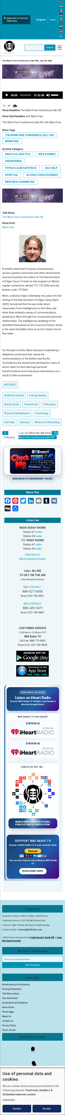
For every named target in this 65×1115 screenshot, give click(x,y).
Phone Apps (8, 1012)
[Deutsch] (61, 14)
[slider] (25, 95)
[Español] (61, 31)
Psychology (41, 413)
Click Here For (32, 554)
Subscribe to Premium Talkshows (17, 19)
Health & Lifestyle (17, 154)
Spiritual (11, 174)
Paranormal (13, 161)
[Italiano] (61, 18)
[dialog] (32, 1091)
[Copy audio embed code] (4, 106)
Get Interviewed (10, 998)
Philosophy (49, 404)
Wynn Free (12, 141)
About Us (6, 1016)
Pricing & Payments (11, 989)
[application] (32, 95)
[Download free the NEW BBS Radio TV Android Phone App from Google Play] (32, 656)
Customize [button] (9, 1099)
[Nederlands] (61, 6)
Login (21, 432)
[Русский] (61, 27)
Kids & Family (47, 154)
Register (41, 19)
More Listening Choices (32, 558)
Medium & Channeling (19, 181)
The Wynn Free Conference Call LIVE (29, 135)
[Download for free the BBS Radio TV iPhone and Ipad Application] (32, 670)
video (39, 544)
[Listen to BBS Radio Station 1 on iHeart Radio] (32, 731)
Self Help (51, 168)
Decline (17, 1108)
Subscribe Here (33, 871)
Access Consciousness (42, 174)
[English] (61, 2)
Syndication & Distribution (15, 1002)
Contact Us (7, 1021)
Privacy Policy (9, 1025)
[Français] (61, 10)
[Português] (61, 23)
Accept (47, 1108)
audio (39, 531)
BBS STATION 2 (32, 603)
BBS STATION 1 (32, 587)
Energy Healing (37, 395)
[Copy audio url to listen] (9, 106)
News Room (8, 1007)
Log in (53, 19)
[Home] (9, 47)
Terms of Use (9, 1030)
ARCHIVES (10, 384)
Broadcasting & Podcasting (15, 984)
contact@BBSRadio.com (29, 929)
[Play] (7, 95)
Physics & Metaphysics (21, 168)
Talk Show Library (10, 993)
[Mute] (48, 95)
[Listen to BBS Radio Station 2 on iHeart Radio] (32, 751)
